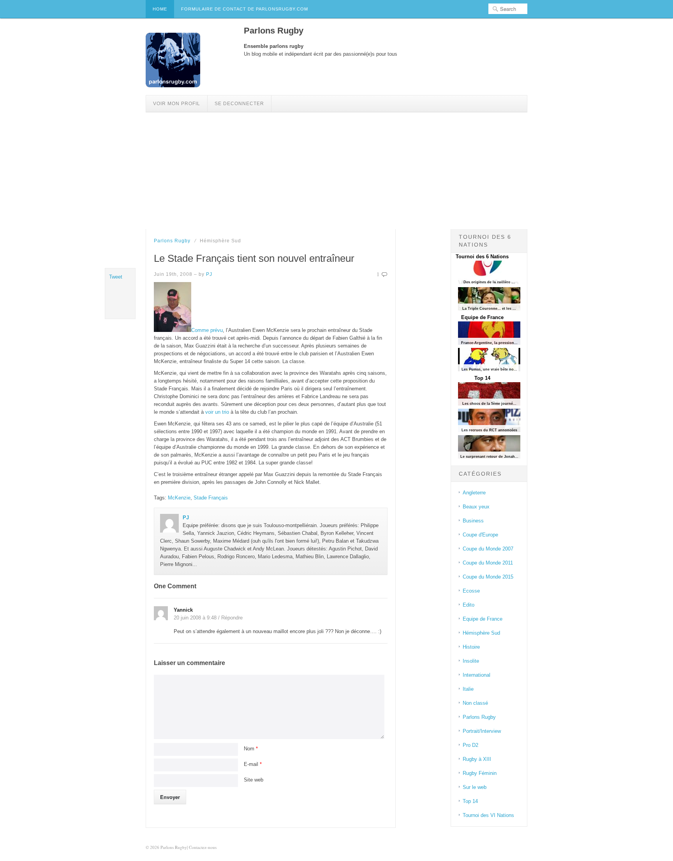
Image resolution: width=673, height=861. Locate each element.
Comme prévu (207, 330)
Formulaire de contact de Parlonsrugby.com (244, 9)
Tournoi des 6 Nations (482, 256)
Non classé (475, 703)
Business (473, 521)
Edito (468, 605)
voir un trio (218, 412)
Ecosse (471, 591)
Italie (468, 689)
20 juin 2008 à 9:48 (195, 618)
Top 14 (482, 378)
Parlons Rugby (172, 240)
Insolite (471, 661)
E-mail (253, 764)
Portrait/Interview (482, 731)
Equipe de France (482, 317)
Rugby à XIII (477, 759)
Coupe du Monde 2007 (488, 549)
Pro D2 (470, 745)
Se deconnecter (239, 103)
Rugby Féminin (480, 773)
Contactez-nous (203, 847)
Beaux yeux (476, 507)
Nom (251, 749)
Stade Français (211, 498)
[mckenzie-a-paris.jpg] (172, 330)
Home (160, 9)
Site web (253, 780)
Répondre (232, 618)
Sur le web (474, 787)
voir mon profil (176, 103)
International (476, 675)
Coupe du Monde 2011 (488, 563)
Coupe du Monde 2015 (488, 577)
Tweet (115, 277)
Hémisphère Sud (481, 633)
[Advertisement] (336, 170)
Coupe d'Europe (480, 535)
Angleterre (474, 493)
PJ (209, 274)
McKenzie (179, 498)
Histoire (471, 647)
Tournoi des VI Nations (488, 815)
